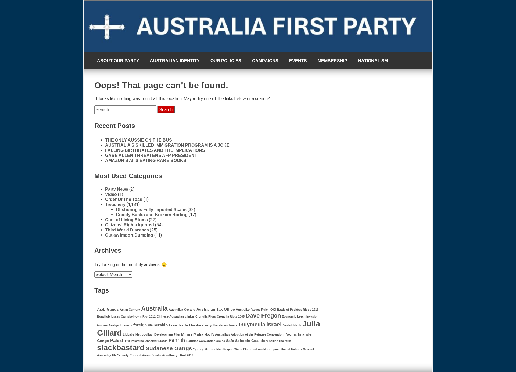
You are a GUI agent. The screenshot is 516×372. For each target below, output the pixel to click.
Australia (154, 308)
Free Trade (178, 325)
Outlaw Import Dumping (129, 235)
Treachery (115, 204)
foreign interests (120, 325)
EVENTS (298, 60)
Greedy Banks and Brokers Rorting (152, 214)
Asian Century (130, 309)
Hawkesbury (200, 325)
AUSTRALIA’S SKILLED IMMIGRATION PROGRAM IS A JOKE (167, 145)
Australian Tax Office (215, 309)
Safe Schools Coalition (247, 341)
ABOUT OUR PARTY (118, 60)
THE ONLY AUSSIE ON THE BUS (138, 140)
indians (231, 325)
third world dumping (265, 349)
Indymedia (252, 324)
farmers (102, 325)
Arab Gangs (108, 309)
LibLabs (128, 334)
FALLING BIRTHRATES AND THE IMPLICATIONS (155, 150)
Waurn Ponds (151, 355)
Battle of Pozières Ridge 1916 (297, 309)
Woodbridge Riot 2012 (177, 355)
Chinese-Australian (170, 316)
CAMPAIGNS (265, 60)
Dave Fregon (263, 315)
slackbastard (121, 347)
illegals (218, 325)
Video (111, 194)
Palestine (120, 340)
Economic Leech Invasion (300, 316)
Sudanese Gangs (169, 348)
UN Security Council (126, 355)
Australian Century (182, 309)
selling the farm (280, 340)
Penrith (177, 340)
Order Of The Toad (123, 199)
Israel (274, 324)
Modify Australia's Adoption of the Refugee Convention (244, 334)
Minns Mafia (192, 334)
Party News (116, 189)
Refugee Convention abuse (205, 340)
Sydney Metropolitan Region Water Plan (221, 349)
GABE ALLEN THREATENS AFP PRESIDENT (151, 155)
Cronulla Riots (205, 316)
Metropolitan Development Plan (157, 334)
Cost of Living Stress (126, 220)
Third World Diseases (127, 230)
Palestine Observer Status (149, 340)
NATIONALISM (373, 60)
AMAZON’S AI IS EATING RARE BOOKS (145, 160)
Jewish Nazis (292, 325)
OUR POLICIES (225, 60)
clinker (189, 316)
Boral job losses (108, 316)
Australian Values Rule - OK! (256, 309)
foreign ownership (150, 325)
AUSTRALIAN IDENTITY (175, 60)
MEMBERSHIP (332, 60)
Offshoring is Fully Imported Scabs (151, 209)
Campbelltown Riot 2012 (138, 316)
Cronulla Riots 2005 (231, 316)
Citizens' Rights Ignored (129, 225)
